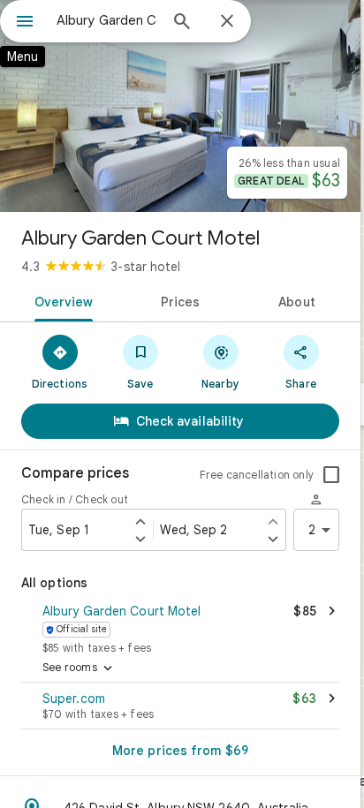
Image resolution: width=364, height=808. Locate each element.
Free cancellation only (257, 474)
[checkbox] (331, 475)
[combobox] (107, 20)
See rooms (79, 668)
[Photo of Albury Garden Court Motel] (180, 106)
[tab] (60, 300)
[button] (180, 627)
